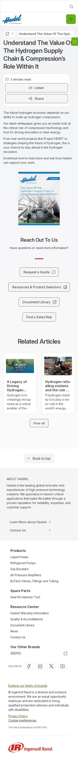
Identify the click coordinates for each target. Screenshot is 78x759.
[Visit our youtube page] (63, 666)
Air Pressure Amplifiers (25, 575)
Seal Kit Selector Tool (25, 597)
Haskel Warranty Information (29, 613)
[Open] (71, 19)
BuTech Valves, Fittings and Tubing (34, 581)
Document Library (22, 625)
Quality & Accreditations (26, 619)
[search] (71, 6)
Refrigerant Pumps (23, 563)
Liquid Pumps (19, 557)
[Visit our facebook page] (29, 666)
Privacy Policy (18, 716)
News (14, 631)
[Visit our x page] (51, 666)
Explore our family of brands (27, 685)
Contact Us (17, 637)
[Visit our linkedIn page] (40, 666)
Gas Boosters (19, 569)
